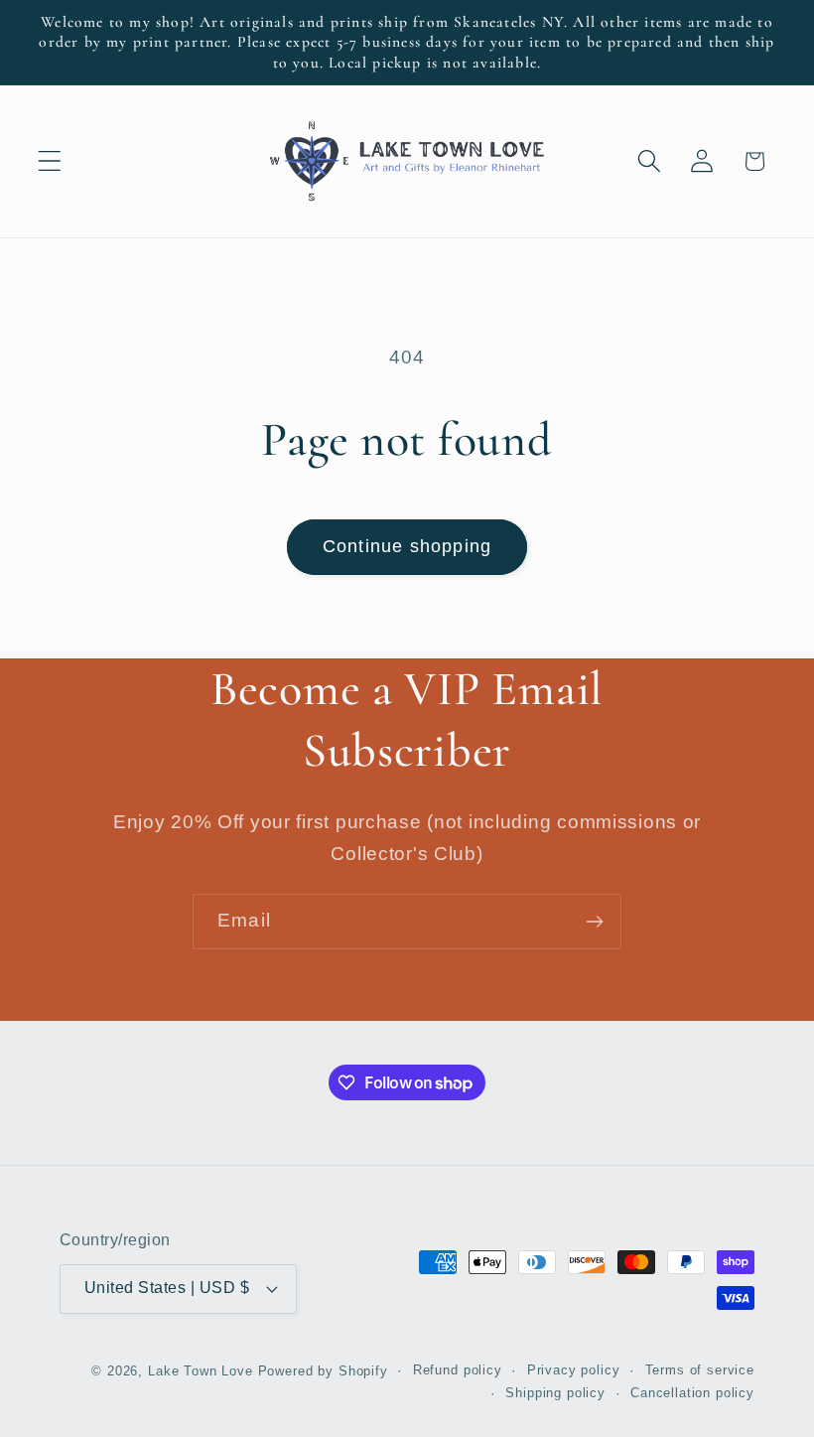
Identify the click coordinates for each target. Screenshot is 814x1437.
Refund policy (457, 1370)
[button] (50, 161)
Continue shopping (407, 546)
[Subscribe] (594, 921)
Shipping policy (555, 1392)
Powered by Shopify (323, 1371)
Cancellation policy (692, 1392)
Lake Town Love (200, 1371)
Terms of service (699, 1370)
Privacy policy (573, 1370)
